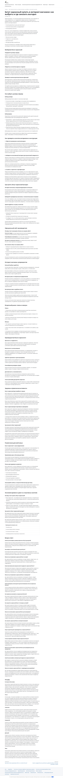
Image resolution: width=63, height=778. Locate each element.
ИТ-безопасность (8, 6)
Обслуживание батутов (48, 772)
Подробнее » (10, 769)
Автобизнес (7, 774)
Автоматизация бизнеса (9, 4)
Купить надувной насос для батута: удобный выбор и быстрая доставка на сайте (45, 763)
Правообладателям (21, 770)
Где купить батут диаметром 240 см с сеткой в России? (16, 762)
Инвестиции (45, 4)
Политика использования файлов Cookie (43, 769)
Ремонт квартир (18, 4)
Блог (6, 769)
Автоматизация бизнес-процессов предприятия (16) (32, 4)
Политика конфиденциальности (11, 770)
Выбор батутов (51, 4)
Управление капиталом (14, 774)
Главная (6, 9)
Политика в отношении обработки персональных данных (24, 769)
